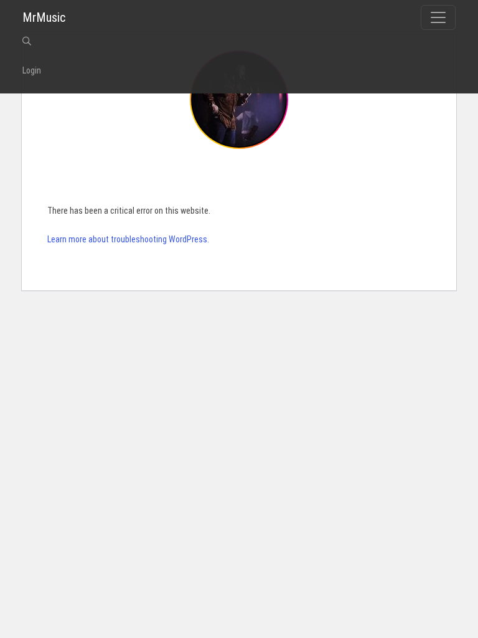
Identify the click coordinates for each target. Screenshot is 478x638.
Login (31, 70)
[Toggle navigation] (438, 17)
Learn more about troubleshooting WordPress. (128, 239)
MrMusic (43, 17)
